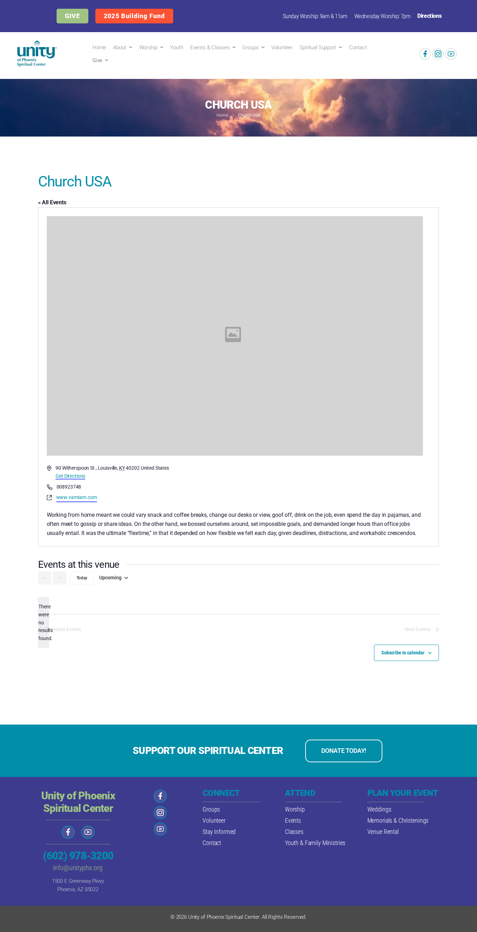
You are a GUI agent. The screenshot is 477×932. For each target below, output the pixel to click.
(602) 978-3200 (78, 856)
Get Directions (70, 476)
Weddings (379, 809)
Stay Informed (219, 831)
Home (99, 47)
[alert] (43, 622)
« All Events (52, 202)
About (119, 47)
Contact (358, 47)
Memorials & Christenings (398, 820)
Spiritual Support (318, 47)
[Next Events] (59, 578)
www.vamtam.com (76, 497)
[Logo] (36, 54)
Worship (148, 47)
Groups (250, 47)
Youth (176, 47)
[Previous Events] (44, 578)
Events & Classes (210, 47)
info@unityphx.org (78, 868)
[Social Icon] (425, 54)
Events (293, 820)
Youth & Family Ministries (315, 842)
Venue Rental (383, 831)
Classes (294, 831)
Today (81, 577)
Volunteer (282, 47)
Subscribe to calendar (403, 652)
